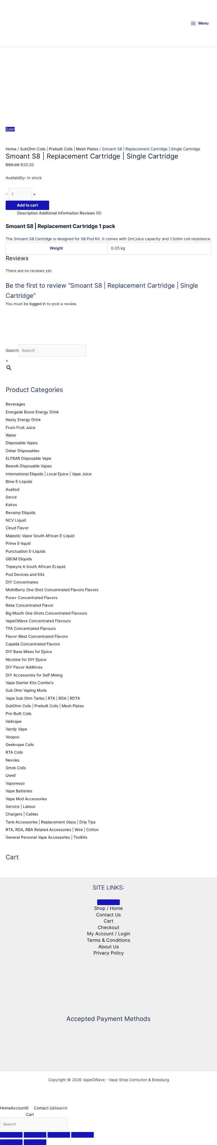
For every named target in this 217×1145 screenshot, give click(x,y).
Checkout (108, 927)
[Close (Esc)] (82, 1135)
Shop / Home (108, 908)
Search (12, 350)
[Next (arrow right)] (35, 1142)
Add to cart (27, 205)
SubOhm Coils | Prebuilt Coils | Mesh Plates (59, 149)
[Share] (58, 1135)
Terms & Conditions (108, 940)
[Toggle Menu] (108, 902)
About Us (108, 946)
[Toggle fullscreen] (35, 1135)
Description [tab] (27, 213)
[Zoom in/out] (11, 1135)
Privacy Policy (109, 953)
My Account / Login (108, 933)
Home (11, 149)
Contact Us (108, 915)
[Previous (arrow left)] (11, 1142)
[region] (108, 79)
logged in (37, 304)
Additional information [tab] (59, 213)
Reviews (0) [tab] (90, 213)
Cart (108, 921)
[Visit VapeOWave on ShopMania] (108, 982)
